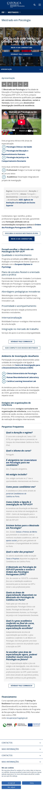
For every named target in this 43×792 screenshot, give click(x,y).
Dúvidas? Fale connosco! (21, 54)
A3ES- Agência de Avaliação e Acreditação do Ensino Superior (20, 203)
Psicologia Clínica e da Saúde (19, 146)
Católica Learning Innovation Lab (21, 381)
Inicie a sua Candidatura (21, 47)
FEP (3, 12)
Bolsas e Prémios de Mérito (26, 532)
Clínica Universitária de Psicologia (22, 373)
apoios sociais (11, 540)
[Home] (15, 5)
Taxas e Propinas (12, 558)
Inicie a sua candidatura (21, 239)
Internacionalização (12, 317)
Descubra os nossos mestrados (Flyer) (21, 233)
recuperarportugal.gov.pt (16, 718)
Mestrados (13, 12)
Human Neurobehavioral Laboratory (23, 377)
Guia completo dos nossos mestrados (21, 348)
